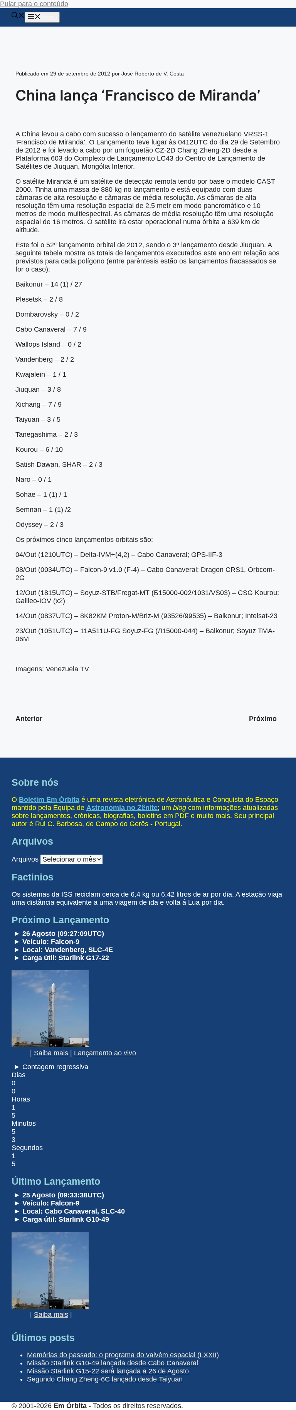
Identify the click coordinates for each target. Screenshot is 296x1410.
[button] (18, 16)
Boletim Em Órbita (49, 799)
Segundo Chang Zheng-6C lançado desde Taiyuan (105, 1379)
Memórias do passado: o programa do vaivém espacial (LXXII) (123, 1355)
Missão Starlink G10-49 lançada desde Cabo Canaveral (112, 1363)
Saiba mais (51, 1053)
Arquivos (25, 859)
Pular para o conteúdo (34, 4)
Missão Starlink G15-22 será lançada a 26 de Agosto (108, 1371)
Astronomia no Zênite (122, 807)
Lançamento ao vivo (105, 1053)
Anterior (28, 719)
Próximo (263, 719)
